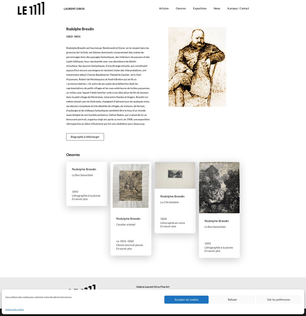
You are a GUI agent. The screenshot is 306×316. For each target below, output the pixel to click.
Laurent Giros (74, 8)
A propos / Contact (238, 8)
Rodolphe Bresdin (84, 169)
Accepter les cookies (187, 299)
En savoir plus (80, 199)
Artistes (164, 8)
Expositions (200, 8)
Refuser (232, 299)
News (217, 8)
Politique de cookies (14, 309)
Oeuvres (181, 8)
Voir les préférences (278, 299)
